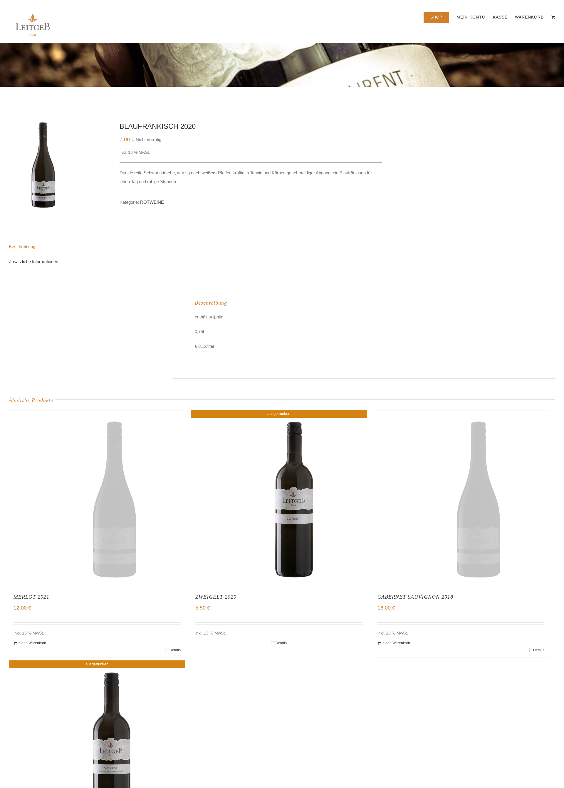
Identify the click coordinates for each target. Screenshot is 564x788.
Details (175, 650)
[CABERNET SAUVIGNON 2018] (461, 498)
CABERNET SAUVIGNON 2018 (415, 597)
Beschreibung (22, 246)
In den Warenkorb (32, 643)
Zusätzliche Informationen (33, 261)
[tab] (74, 246)
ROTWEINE (152, 202)
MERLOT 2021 (31, 597)
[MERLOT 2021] (97, 498)
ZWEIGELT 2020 (215, 597)
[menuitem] (440, 16)
